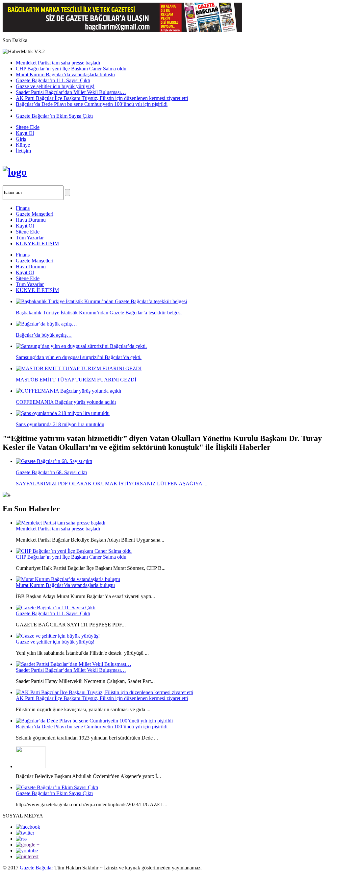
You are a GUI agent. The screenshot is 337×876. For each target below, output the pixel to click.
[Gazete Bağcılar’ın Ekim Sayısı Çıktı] (57, 787)
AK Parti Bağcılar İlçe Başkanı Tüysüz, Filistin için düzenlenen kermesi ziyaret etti (102, 98)
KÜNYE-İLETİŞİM (37, 243)
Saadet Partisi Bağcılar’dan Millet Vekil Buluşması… (71, 92)
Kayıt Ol (25, 133)
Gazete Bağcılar (36, 867)
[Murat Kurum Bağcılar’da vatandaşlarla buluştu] (68, 579)
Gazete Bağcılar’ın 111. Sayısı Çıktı (53, 80)
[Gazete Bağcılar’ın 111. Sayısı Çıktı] (55, 607)
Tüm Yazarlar (30, 237)
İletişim (23, 151)
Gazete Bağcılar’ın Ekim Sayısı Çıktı (54, 116)
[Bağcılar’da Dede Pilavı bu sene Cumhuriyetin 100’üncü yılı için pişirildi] (94, 720)
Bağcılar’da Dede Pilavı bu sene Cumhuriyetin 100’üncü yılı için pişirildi (92, 104)
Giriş (21, 139)
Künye (23, 145)
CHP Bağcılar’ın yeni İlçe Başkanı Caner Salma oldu (71, 68)
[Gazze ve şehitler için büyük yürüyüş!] (58, 636)
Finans (23, 208)
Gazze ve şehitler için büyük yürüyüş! (55, 86)
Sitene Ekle (27, 127)
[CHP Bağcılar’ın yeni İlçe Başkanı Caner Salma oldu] (74, 551)
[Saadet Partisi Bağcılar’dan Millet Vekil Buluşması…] (73, 664)
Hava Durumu (31, 220)
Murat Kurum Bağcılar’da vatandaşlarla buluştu (65, 74)
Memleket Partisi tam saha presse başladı (58, 62)
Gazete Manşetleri (34, 214)
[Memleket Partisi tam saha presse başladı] (60, 522)
